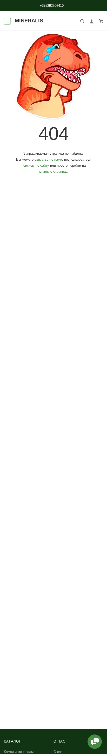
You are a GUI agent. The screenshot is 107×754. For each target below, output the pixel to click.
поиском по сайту (35, 165)
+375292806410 (52, 6)
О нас (58, 752)
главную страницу (53, 171)
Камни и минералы (19, 752)
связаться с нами (48, 159)
